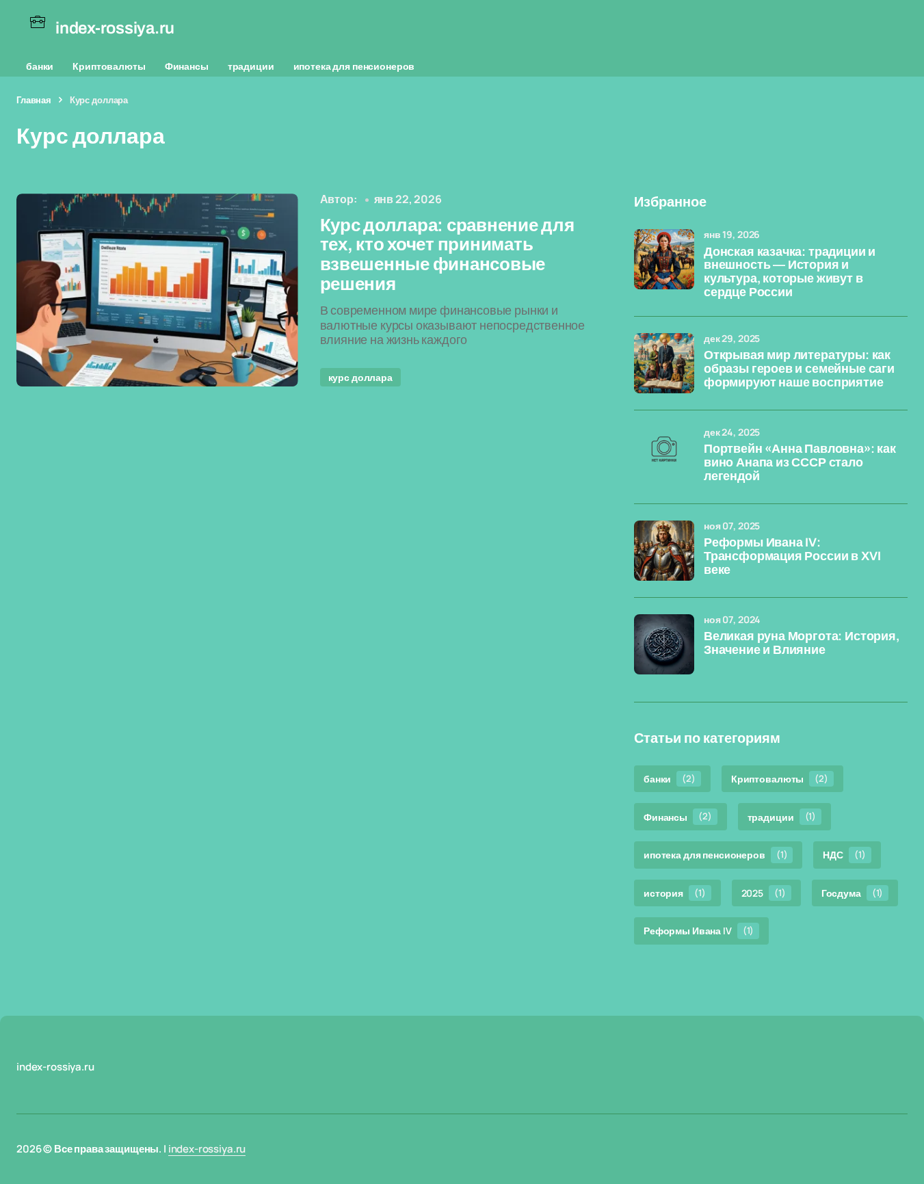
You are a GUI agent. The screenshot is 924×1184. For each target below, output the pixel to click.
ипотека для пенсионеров (354, 66)
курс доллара (360, 377)
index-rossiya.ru (207, 1149)
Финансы (187, 66)
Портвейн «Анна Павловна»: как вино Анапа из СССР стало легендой (800, 463)
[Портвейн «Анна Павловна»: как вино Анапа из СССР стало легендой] (664, 457)
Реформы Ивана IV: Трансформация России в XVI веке (792, 556)
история (675, 892)
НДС (844, 854)
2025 (763, 892)
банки (39, 66)
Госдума (852, 892)
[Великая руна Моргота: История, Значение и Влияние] (664, 644)
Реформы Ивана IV (699, 930)
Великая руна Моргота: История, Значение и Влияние (801, 643)
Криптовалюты (108, 66)
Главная (33, 100)
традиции (251, 66)
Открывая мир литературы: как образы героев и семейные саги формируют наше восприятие (799, 369)
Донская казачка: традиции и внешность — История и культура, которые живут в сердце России (789, 272)
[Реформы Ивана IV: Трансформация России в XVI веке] (664, 551)
